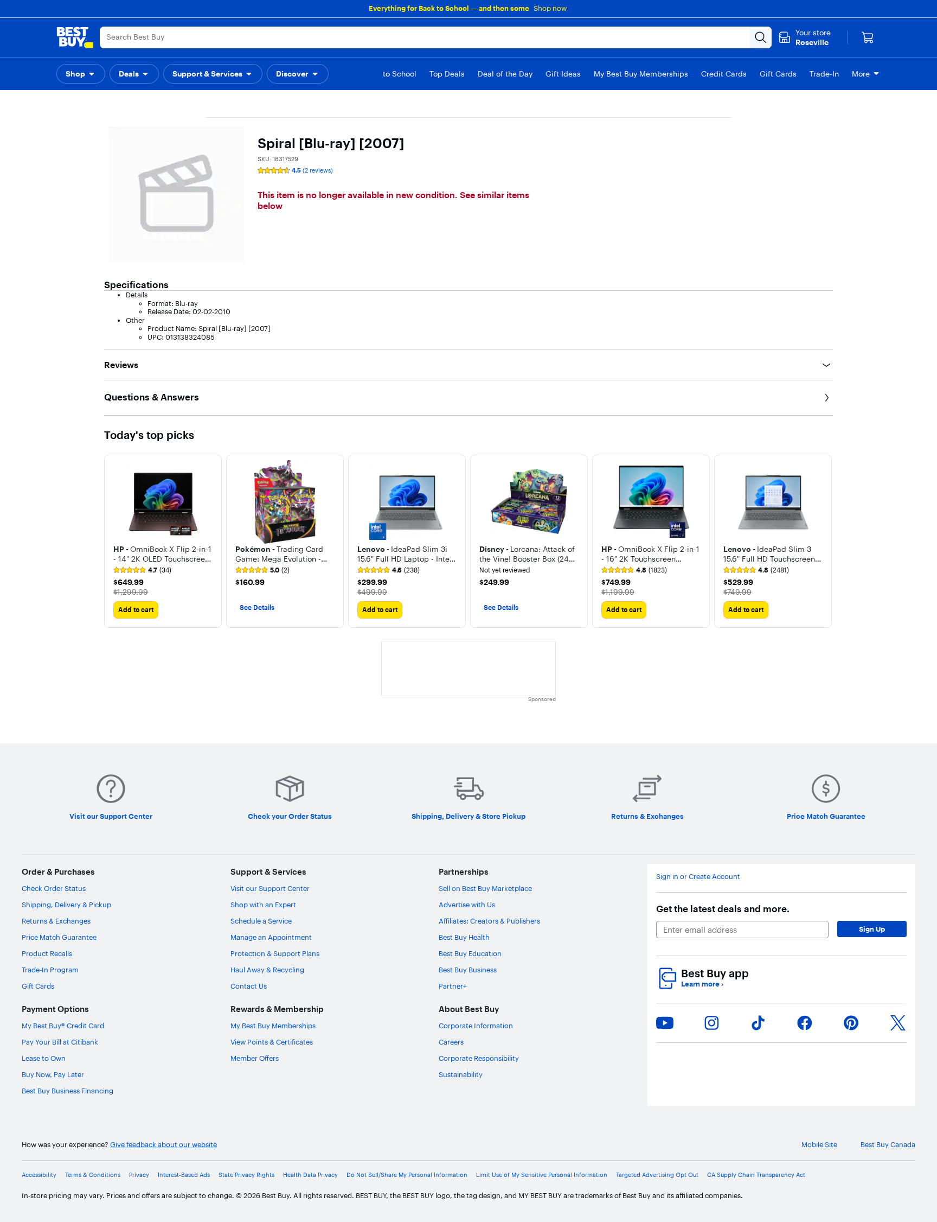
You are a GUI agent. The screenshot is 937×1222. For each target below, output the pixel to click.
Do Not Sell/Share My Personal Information (406, 1175)
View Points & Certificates (271, 1042)
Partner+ (453, 986)
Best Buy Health (464, 937)
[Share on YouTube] (664, 1023)
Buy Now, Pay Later (53, 1074)
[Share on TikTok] (758, 1023)
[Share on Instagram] (711, 1023)
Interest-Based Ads (184, 1175)
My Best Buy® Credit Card (63, 1025)
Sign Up (872, 929)
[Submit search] (761, 37)
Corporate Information (476, 1025)
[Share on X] (898, 1023)
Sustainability (461, 1074)
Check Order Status (54, 888)
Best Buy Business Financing (67, 1090)
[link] (142, 570)
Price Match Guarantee (59, 937)
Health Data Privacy (310, 1175)
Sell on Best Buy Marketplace (485, 888)
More (861, 74)
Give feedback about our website (163, 1145)
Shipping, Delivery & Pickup (66, 904)
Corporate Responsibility (479, 1058)
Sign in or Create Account (698, 877)
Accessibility (39, 1175)
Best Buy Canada (888, 1145)
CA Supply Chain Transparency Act (756, 1175)
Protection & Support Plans (274, 953)
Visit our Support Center (270, 888)
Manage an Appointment (271, 937)
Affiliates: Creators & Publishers (489, 921)
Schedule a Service (261, 921)
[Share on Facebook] (804, 1023)
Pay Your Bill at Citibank (60, 1042)
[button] (80, 74)
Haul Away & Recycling (267, 969)
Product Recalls (47, 953)
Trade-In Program (50, 969)
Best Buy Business (468, 969)
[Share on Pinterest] (851, 1023)
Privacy (139, 1175)
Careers (451, 1042)
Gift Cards (38, 986)
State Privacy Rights (246, 1175)
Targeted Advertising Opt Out (657, 1175)
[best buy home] (74, 37)
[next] (824, 541)
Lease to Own (44, 1058)
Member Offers (254, 1058)
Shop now (550, 8)
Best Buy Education (470, 953)
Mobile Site (819, 1145)
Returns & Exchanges (56, 921)
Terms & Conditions (92, 1175)
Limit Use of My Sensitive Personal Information (541, 1175)
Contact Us (248, 986)
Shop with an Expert (263, 904)
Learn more (702, 984)
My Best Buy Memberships (273, 1025)
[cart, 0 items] (867, 37)
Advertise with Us (467, 904)
